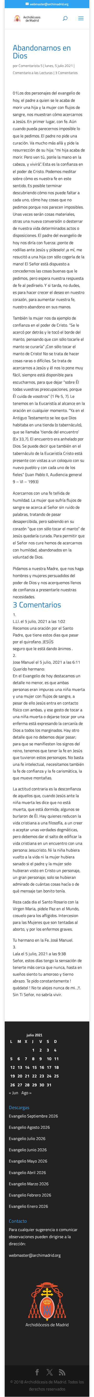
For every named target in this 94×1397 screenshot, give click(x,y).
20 (19, 1076)
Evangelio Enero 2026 (28, 1206)
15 (34, 1067)
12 (12, 1067)
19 (12, 1076)
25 (56, 1076)
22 (34, 1076)
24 (49, 1076)
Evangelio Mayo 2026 (28, 1161)
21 (27, 1076)
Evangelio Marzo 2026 (29, 1184)
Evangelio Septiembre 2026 (33, 1116)
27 (19, 1085)
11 (56, 1058)
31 (49, 1085)
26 (12, 1085)
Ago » (26, 1092)
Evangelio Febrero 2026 (30, 1195)
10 (49, 1058)
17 (49, 1067)
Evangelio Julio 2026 (27, 1138)
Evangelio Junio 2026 (28, 1150)
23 (41, 1076)
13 (19, 1067)
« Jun (13, 1092)
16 (41, 1067)
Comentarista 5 (31, 65)
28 (27, 1085)
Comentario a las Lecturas (33, 72)
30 (41, 1085)
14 (27, 1067)
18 (56, 1067)
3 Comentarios (66, 72)
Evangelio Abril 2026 (27, 1172)
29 (34, 1085)
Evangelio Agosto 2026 (29, 1127)
